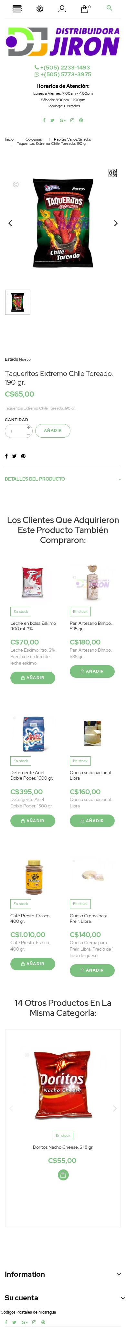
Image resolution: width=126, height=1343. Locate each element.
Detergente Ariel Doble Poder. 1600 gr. (31, 775)
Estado (11, 359)
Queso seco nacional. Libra (91, 775)
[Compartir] (6, 456)
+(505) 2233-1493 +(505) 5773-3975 (65, 71)
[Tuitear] (14, 456)
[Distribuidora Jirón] (63, 41)
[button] (62, 10)
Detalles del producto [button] (35, 479)
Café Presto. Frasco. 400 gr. (30, 918)
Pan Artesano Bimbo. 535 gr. (91, 626)
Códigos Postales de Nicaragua (28, 1312)
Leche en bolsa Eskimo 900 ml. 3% (33, 626)
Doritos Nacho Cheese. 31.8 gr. (63, 1147)
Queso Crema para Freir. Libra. (88, 918)
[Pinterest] (23, 456)
